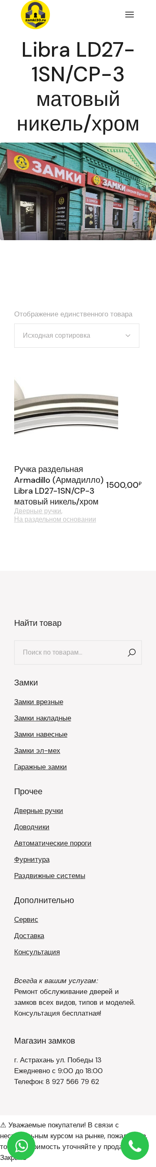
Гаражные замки (40, 766)
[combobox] (76, 336)
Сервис (26, 919)
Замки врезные (38, 701)
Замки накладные (42, 718)
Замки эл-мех (37, 750)
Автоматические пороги (53, 843)
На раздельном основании (55, 519)
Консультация (37, 951)
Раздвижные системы (49, 875)
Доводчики (32, 826)
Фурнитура (32, 859)
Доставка (29, 935)
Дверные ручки (37, 511)
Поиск (131, 652)
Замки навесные (40, 734)
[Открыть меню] (129, 14)
